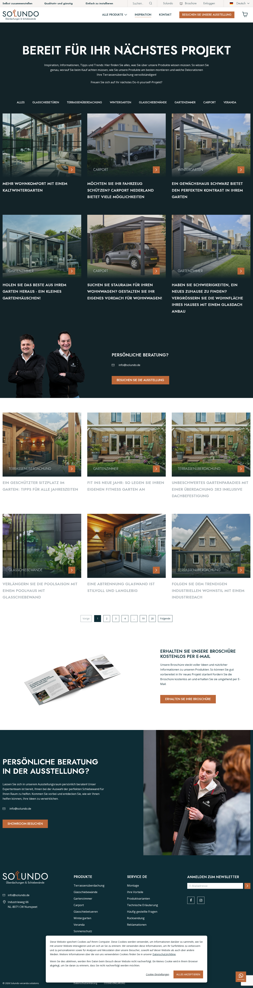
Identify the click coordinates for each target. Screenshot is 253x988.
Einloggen (209, 3)
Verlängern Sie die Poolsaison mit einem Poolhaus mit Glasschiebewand (40, 590)
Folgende (165, 618)
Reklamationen (136, 925)
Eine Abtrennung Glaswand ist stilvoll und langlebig (121, 587)
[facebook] (190, 900)
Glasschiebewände (153, 102)
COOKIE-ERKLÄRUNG (114, 983)
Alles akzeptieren (188, 974)
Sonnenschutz (83, 931)
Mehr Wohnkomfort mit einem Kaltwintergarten (35, 187)
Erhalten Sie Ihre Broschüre (188, 699)
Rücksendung (136, 918)
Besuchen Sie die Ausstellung (140, 380)
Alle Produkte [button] (112, 15)
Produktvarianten (138, 898)
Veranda (230, 102)
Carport (209, 102)
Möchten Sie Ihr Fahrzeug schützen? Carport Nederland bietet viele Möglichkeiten (120, 190)
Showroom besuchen (25, 823)
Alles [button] (21, 102)
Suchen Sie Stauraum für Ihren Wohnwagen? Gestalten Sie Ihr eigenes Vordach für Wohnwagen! (124, 291)
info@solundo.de (129, 365)
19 (143, 618)
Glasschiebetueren (86, 911)
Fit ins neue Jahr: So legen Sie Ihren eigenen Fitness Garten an (125, 486)
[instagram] (200, 900)
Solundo (168, 3)
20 (152, 618)
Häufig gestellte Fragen (142, 911)
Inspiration (143, 15)
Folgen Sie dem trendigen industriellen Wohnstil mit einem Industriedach (208, 590)
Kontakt (165, 15)
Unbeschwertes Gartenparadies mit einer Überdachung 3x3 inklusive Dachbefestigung (210, 489)
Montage (133, 885)
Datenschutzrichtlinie (164, 954)
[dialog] (126, 959)
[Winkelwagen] (246, 15)
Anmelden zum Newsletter (213, 877)
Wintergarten (120, 102)
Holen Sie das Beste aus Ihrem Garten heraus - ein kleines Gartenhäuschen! (34, 291)
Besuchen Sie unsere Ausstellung (206, 15)
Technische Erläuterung (142, 905)
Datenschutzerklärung (85, 983)
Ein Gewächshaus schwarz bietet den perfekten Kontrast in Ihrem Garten (207, 190)
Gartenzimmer (185, 102)
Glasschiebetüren (45, 102)
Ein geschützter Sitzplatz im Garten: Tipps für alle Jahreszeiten (40, 486)
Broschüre (191, 3)
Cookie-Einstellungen (157, 974)
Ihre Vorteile (135, 892)
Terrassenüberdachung (84, 102)
